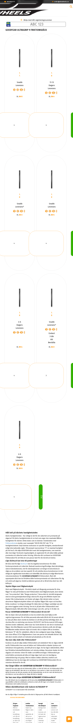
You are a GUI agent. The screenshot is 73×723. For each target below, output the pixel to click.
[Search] (71, 6)
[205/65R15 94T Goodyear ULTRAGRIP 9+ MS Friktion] (19, 430)
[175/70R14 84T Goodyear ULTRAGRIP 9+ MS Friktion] (51, 180)
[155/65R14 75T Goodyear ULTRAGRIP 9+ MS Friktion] (19, 58)
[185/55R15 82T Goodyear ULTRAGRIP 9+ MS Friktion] (19, 298)
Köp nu (42, 497)
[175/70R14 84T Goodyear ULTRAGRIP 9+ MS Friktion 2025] (19, 180)
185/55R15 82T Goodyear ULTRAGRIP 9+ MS (19, 314)
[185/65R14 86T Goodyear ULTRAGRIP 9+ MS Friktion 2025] (51, 298)
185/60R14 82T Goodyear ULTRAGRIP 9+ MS (51, 74)
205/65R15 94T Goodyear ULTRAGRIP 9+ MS (19, 446)
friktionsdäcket (11, 543)
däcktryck (23, 564)
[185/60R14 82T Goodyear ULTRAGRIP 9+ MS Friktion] (51, 58)
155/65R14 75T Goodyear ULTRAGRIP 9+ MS (19, 74)
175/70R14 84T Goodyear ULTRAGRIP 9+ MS (19, 195)
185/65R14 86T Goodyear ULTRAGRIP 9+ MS (51, 314)
